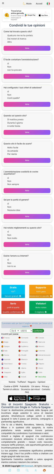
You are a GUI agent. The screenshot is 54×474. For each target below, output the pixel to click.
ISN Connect (27, 466)
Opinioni (41, 382)
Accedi (39, 3)
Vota (27, 48)
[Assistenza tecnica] (44, 470)
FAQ (27, 392)
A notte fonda (13, 126)
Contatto (46, 389)
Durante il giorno (15, 123)
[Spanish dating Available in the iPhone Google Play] (36, 396)
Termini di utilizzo (11, 389)
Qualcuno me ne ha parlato (20, 35)
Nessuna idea (13, 210)
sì (8, 63)
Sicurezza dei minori (30, 389)
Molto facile (12, 147)
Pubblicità (24, 386)
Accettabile (12, 151)
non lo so (11, 266)
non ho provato (14, 70)
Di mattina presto (15, 119)
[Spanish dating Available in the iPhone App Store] (17, 396)
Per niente (12, 154)
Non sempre (13, 184)
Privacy (45, 386)
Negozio (32, 382)
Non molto (12, 238)
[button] (3, 3)
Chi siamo (35, 386)
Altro (9, 42)
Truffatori (21, 382)
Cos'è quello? (13, 98)
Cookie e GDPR (11, 386)
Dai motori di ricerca (16, 38)
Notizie (12, 382)
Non (9, 66)
